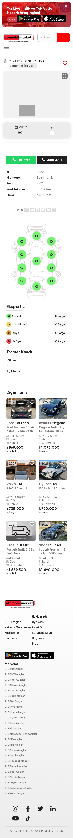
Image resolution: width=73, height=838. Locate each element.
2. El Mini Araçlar (14, 745)
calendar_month (16, 127)
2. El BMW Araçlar (14, 674)
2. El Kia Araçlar (13, 728)
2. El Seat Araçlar (14, 772)
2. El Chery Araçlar (15, 680)
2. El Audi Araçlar (14, 669)
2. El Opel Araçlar (14, 755)
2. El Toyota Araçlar (15, 783)
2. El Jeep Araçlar (14, 723)
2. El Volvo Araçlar (15, 793)
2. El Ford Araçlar (14, 707)
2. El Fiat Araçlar (14, 701)
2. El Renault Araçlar (16, 766)
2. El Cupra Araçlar (15, 690)
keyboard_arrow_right (35, 65)
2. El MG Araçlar (13, 739)
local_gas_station (52, 127)
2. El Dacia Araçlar (15, 696)
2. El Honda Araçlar (15, 712)
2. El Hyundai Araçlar (16, 718)
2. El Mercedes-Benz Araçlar (21, 734)
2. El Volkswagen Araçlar (18, 788)
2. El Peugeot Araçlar (16, 761)
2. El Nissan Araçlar (15, 750)
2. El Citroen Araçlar (16, 685)
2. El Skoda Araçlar (15, 777)
